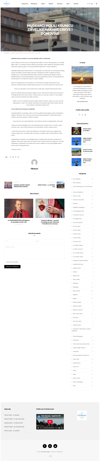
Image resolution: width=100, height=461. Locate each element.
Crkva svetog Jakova (78, 192)
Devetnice (75, 203)
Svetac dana (76, 359)
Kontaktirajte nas (82, 101)
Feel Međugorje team (78, 211)
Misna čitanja (76, 291)
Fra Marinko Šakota (78, 245)
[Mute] (59, 428)
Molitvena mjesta (77, 306)
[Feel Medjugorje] (6, 3)
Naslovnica (25, 3)
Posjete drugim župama (79, 347)
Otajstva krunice (77, 325)
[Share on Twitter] (5, 67)
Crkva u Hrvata (50, 20)
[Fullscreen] (61, 428)
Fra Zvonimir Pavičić (78, 256)
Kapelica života (77, 268)
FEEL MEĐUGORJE (45, 451)
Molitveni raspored (77, 310)
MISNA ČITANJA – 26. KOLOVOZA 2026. (87, 160)
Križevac (75, 272)
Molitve (51, 3)
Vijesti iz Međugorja (78, 382)
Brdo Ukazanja (76, 182)
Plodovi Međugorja (78, 336)
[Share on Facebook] (5, 63)
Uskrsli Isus (76, 366)
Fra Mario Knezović (78, 249)
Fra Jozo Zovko (77, 234)
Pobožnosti (76, 340)
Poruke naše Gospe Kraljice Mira (81, 344)
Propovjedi (75, 351)
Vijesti (43, 3)
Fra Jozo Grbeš (76, 230)
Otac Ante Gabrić (77, 321)
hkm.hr (19, 149)
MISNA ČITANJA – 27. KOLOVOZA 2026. (87, 140)
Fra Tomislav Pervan (78, 253)
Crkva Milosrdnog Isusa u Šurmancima (82, 186)
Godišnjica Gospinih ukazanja (80, 260)
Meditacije (75, 283)
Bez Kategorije (76, 179)
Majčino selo (76, 275)
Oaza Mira (75, 317)
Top (50, 456)
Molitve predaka (77, 302)
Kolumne (59, 3)
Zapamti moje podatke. (12, 262)
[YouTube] (55, 446)
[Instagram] (50, 446)
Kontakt (76, 3)
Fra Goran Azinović (77, 222)
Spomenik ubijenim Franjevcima (81, 355)
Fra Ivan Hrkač (76, 226)
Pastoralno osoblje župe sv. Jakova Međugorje (81, 329)
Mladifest (75, 294)
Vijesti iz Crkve (76, 378)
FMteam (46, 37)
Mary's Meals (76, 279)
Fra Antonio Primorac (78, 215)
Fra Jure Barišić (77, 237)
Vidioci (74, 370)
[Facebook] (45, 446)
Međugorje (34, 3)
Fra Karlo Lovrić (77, 241)
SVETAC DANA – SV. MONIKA (11, 415)
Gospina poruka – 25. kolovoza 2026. (13, 423)
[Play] (38, 428)
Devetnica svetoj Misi (78, 199)
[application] (50, 421)
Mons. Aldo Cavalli (77, 313)
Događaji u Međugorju (79, 207)
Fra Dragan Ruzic (77, 218)
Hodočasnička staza (78, 264)
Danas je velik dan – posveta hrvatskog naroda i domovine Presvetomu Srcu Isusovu (50, 222)
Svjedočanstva (76, 363)
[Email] (5, 75)
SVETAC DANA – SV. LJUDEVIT (12, 430)
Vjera (67, 3)
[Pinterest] (5, 71)
